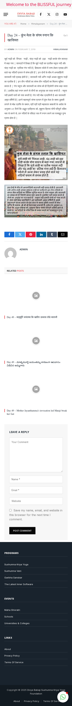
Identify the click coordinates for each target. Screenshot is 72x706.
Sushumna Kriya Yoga (16, 564)
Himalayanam (60, 49)
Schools (8, 616)
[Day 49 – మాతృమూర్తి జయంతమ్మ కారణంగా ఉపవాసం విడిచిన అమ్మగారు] (36, 341)
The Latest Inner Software (18, 584)
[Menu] (5, 14)
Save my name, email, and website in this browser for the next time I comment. (35, 515)
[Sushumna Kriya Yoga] (26, 14)
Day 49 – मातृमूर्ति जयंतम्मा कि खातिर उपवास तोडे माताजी (32, 317)
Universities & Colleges (17, 623)
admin (11, 49)
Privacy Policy (12, 655)
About (7, 649)
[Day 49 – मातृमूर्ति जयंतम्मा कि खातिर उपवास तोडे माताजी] (36, 296)
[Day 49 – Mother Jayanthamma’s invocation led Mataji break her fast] (36, 389)
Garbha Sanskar (13, 577)
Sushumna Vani (12, 570)
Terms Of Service (13, 662)
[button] (63, 696)
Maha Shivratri (12, 610)
